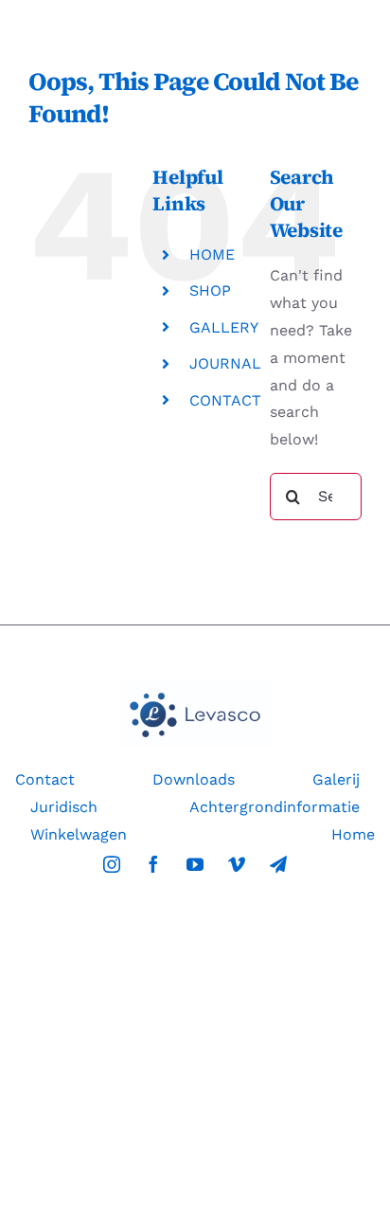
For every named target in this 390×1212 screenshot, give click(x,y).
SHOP (210, 290)
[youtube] (195, 864)
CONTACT (225, 400)
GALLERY (223, 327)
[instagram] (112, 864)
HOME (212, 254)
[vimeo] (237, 864)
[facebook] (153, 864)
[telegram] (278, 864)
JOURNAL (225, 363)
